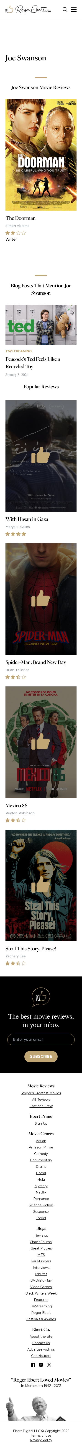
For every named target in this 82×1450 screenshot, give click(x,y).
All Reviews (41, 1099)
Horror (41, 1173)
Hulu (41, 1179)
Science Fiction (41, 1205)
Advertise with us (41, 1349)
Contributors (41, 1356)
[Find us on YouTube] (41, 1365)
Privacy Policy (41, 1440)
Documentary (41, 1160)
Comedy (41, 1154)
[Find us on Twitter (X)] (49, 1365)
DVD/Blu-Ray (41, 1280)
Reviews (41, 1235)
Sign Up (41, 1123)
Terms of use (41, 1435)
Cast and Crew (41, 1106)
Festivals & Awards (41, 1319)
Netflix (41, 1192)
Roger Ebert (41, 1313)
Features (41, 1300)
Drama (41, 1167)
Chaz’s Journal (41, 1242)
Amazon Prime (41, 1147)
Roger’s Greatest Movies (41, 1093)
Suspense (41, 1212)
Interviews (41, 1268)
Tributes (41, 1274)
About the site (41, 1336)
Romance (41, 1199)
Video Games (41, 1287)
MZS (41, 1255)
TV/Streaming (41, 1306)
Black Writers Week (41, 1293)
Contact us (41, 1343)
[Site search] (65, 9)
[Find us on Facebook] (33, 1365)
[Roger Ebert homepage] (28, 10)
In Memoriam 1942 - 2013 (41, 1386)
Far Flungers (41, 1261)
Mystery (41, 1186)
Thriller (41, 1218)
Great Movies (41, 1248)
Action (41, 1141)
